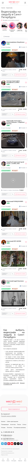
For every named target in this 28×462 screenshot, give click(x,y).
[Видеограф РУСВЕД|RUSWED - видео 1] (13, 219)
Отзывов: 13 (24, 86)
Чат (2, 2)
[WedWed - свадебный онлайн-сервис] (14, 403)
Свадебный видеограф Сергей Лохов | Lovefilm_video (15, 163)
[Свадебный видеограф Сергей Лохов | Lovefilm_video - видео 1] (13, 180)
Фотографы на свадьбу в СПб (11, 383)
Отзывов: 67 (24, 206)
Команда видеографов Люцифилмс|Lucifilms (13, 82)
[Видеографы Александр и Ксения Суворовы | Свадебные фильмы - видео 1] (13, 140)
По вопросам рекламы (20, 427)
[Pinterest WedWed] (8, 443)
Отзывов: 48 (24, 246)
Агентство (13, 424)
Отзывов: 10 (24, 47)
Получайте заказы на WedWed (8, 416)
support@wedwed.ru (8, 439)
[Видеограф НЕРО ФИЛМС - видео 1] (13, 259)
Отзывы (3, 427)
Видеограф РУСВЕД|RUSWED (15, 202)
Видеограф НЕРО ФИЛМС (14, 242)
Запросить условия (21, 74)
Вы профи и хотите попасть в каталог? (11, 20)
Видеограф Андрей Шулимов (15, 281)
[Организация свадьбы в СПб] (14, 2)
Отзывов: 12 (24, 128)
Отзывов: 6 (24, 286)
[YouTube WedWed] (12, 443)
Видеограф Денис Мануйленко (15, 43)
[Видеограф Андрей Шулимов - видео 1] (13, 298)
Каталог (3, 421)
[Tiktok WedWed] (15, 443)
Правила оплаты (4, 454)
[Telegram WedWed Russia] (2, 443)
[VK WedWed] (5, 443)
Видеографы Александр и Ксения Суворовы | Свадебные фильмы (15, 123)
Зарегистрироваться (14, 409)
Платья (19, 424)
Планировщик (5, 424)
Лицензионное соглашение (6, 451)
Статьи (24, 424)
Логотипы (9, 427)
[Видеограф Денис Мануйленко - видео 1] (13, 60)
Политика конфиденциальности (7, 453)
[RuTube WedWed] (21, 443)
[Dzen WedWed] (18, 443)
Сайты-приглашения (12, 421)
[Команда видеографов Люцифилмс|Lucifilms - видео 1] (13, 99)
